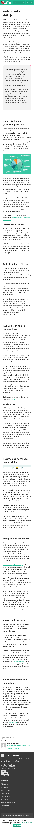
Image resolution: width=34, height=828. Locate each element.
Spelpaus (4, 809)
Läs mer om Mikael (13, 748)
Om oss (12, 399)
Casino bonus (5, 790)
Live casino (5, 787)
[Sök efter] (18, 2)
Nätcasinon (5, 784)
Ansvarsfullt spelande (8, 802)
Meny (28, 2)
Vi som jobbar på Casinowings (13, 565)
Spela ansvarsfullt (18, 662)
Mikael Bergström (13, 744)
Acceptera (17, 825)
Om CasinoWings (7, 796)
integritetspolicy (27, 823)
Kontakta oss (12, 722)
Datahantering (5, 806)
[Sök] (24, 2)
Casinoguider (5, 793)
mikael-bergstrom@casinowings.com (18, 746)
